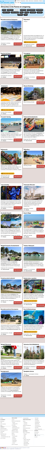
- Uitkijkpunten (14, 423)
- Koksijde (36, 427)
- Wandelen (14, 438)
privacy (8, 448)
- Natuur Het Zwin (26, 439)
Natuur (21, 12)
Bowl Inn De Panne (6, 53)
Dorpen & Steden (14, 12)
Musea (4, 9)
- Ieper (24, 436)
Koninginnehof (5, 371)
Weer (18, 2)
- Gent (24, 435)
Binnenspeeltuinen (31, 9)
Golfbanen (20, 14)
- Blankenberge (26, 443)
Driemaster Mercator (29, 184)
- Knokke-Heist (26, 440)
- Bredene (36, 419)
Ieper (6, 168)
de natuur (11, 38)
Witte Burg (26, 149)
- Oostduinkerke (37, 426)
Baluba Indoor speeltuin (30, 278)
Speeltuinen (23, 9)
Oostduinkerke (39, 132)
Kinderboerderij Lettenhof (8, 278)
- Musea (13, 422)
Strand (27, 0)
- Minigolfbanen (15, 429)
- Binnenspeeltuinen (15, 427)
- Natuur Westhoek (38, 429)
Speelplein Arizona (29, 371)
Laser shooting (5, 184)
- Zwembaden (14, 436)
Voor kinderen (3, 423)
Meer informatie (17, 44)
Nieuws (24, 429)
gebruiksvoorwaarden (3, 448)
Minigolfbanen (39, 9)
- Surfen (13, 442)
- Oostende (36, 420)
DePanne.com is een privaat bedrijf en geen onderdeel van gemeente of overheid (17, 447)
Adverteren (36, 432)
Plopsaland (27, 19)
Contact (36, 436)
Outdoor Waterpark (29, 245)
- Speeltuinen (14, 426)
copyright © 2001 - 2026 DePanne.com (15, 448)
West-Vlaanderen (26, 432)
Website (4, 44)
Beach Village (27, 213)
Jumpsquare (4, 86)
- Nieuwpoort (3, 435)
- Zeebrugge (25, 442)
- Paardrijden (14, 440)
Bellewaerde (4, 149)
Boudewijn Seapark (6, 213)
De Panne (18, 0)
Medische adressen (27, 425)
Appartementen (3, 428)
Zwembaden (32, 12)
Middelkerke (13, 294)
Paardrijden (39, 12)
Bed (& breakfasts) (4, 429)
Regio (16, 2)
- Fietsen (13, 437)
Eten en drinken (15, 444)
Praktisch (40, 0)
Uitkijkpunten (10, 9)
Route (24, 421)
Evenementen (36, 0)
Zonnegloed (27, 53)
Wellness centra (6, 12)
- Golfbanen (14, 441)
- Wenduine (25, 444)
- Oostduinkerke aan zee (5, 436)
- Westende (36, 423)
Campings (2, 431)
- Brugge (25, 433)
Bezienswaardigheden (16, 421)
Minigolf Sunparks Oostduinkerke (10, 245)
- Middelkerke (37, 422)
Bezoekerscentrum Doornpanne (9, 309)
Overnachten (23, 0)
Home (1, 418)
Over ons (36, 433)
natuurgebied (12, 329)
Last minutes (2, 438)
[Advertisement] (22, 49)
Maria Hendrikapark (14, 390)
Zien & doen (31, 0)
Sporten (26, 12)
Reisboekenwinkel (26, 428)
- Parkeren (25, 422)
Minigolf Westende (6, 344)
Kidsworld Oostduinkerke (31, 117)
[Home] (15, 1)
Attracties (17, 9)
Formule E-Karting (6, 117)
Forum (24, 426)
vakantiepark (35, 135)
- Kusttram (25, 423)
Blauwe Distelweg (28, 86)
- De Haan (36, 418)
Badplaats (2, 421)
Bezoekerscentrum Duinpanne (9, 19)
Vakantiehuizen (3, 433)
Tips (1, 422)
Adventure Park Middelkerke (31, 344)
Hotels (1, 432)
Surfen (25, 14)
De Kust (24, 438)
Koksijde (19, 325)
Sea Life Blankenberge (30, 309)
